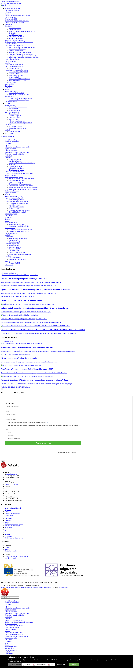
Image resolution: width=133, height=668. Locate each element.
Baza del (7, 531)
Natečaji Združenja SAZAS (17, 80)
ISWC (7, 14)
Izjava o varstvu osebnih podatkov (21, 587)
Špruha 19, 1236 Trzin (11, 484)
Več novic (8, 273)
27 (20, 387)
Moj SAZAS (5, 3)
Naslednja (27, 387)
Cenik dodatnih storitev (12, 59)
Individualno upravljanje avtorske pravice (17, 15)
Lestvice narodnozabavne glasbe (19, 100)
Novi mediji (12, 33)
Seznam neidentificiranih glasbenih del (20, 123)
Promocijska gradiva (11, 82)
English (18, 3)
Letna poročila (9, 84)
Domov (3, 1)
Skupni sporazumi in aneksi (17, 49)
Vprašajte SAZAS (14, 131)
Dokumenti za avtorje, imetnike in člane (17, 21)
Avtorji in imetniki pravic (13, 508)
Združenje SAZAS (10, 105)
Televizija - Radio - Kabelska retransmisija (22, 31)
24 (15, 387)
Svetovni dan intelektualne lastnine (19, 79)
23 (13, 387)
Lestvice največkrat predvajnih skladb (20, 98)
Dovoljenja (8, 26)
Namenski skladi (14, 114)
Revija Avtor (8, 86)
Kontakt (8, 1)
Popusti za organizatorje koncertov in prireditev (23, 56)
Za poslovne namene (15, 28)
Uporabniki (8, 518)
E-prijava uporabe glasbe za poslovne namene (19, 42)
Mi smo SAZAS (14, 77)
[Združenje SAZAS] (7, 5)
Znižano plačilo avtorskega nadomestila (21, 54)
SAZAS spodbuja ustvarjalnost (18, 72)
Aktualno (8, 534)
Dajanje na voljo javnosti (16, 38)
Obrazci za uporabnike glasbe (14, 40)
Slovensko (12, 3)
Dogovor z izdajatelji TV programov (20, 52)
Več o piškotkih (60, 664)
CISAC (7, 547)
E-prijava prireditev (11, 43)
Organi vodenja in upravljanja (18, 107)
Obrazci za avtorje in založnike (14, 22)
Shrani (73, 664)
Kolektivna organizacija (12, 112)
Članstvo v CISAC (14, 117)
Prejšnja (5, 387)
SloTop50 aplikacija (11, 101)
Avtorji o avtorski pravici (16, 75)
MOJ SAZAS (9, 515)
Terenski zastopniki (14, 110)
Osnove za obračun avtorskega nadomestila (22, 47)
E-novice (7, 87)
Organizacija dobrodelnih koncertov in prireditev (23, 58)
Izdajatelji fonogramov (15, 35)
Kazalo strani (15, 1)
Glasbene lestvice (10, 96)
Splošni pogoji (5, 587)
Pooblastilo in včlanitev (12, 10)
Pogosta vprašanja (10, 17)
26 (18, 387)
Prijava (41, 587)
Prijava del (8, 12)
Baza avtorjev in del (11, 91)
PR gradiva (8, 536)
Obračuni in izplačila (11, 19)
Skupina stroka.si (64, 587)
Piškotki (35, 587)
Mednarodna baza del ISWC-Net (19, 94)
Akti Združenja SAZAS (16, 126)
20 (9, 387)
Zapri (3, 461)
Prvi (2, 387)
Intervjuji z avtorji (14, 73)
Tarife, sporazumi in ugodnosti (14, 45)
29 (23, 387)
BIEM (7, 549)
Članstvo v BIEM (14, 119)
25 (17, 387)
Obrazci (7, 511)
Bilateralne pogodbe (15, 116)
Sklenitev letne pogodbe (16, 50)
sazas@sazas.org (11, 474)
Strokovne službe (14, 108)
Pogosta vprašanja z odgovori (14, 66)
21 (10, 387)
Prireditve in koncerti (15, 29)
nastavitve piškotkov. (19, 661)
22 (12, 387)
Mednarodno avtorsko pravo (17, 128)
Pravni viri (8, 124)
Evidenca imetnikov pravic (17, 121)
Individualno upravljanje (16, 36)
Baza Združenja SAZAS (16, 93)
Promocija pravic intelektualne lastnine (16, 70)
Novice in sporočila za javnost (14, 65)
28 (21, 387)
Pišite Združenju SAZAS (16, 68)
